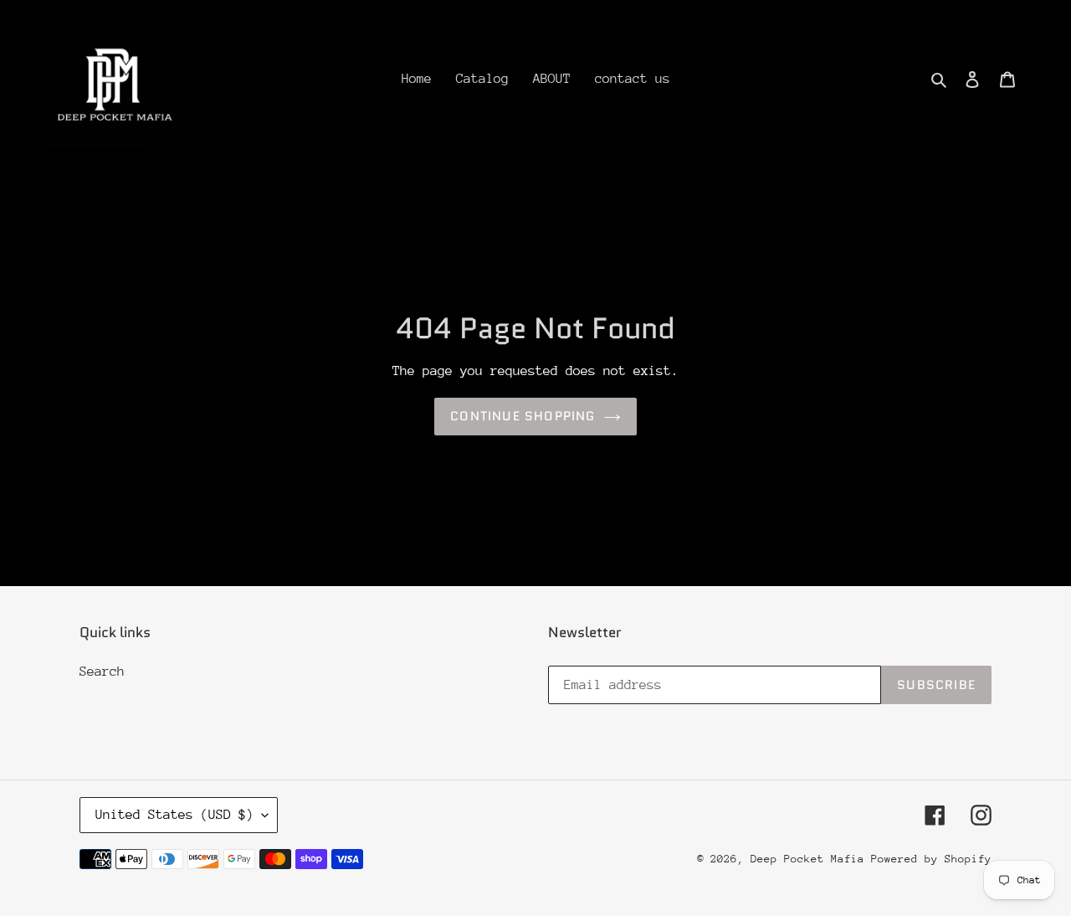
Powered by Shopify (931, 858)
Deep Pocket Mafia (811, 858)
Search (102, 671)
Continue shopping (522, 416)
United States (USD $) (174, 814)
